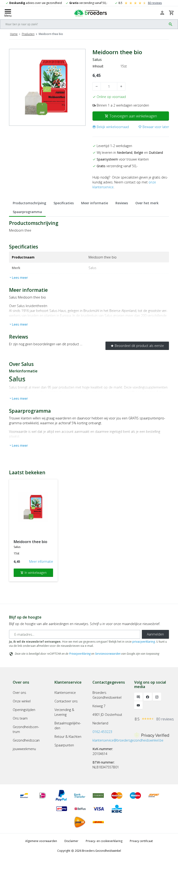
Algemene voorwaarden (41, 841)
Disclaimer (71, 841)
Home (14, 34)
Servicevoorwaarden (108, 654)
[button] (110, 127)
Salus (97, 59)
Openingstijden (24, 709)
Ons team (20, 718)
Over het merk (147, 203)
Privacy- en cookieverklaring (104, 841)
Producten (28, 34)
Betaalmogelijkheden (67, 725)
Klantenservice (65, 692)
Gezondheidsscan (26, 740)
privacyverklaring (143, 642)
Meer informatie (94, 203)
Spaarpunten (64, 745)
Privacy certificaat (141, 841)
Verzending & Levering (64, 712)
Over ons (19, 692)
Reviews (121, 203)
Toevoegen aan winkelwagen (131, 116)
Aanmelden (155, 634)
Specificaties (64, 203)
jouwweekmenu (24, 749)
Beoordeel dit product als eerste (137, 345)
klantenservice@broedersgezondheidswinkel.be (127, 740)
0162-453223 (102, 731)
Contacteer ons (66, 701)
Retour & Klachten (67, 736)
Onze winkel (22, 701)
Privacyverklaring (80, 654)
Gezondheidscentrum (26, 729)
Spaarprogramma (27, 212)
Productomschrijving (29, 203)
